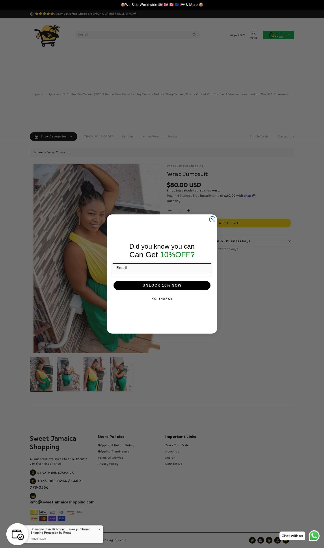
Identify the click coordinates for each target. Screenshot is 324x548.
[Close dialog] (212, 219)
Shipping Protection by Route (51, 531)
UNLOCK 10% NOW (162, 285)
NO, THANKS (162, 298)
